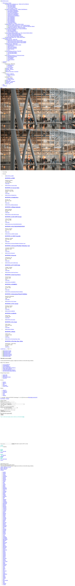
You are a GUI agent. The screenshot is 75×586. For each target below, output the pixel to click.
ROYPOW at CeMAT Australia (12, 236)
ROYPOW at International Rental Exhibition (16, 294)
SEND (2, 414)
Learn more (7, 183)
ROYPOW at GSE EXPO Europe (13, 216)
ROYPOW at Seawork (10, 255)
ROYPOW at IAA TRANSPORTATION (15, 226)
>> (6, 348)
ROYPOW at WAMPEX (11, 284)
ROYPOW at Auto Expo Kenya (13, 274)
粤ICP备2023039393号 (32, 397)
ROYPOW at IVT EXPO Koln (12, 265)
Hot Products (2, 398)
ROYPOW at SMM (10, 178)
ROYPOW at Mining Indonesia (12, 207)
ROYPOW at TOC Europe (11, 303)
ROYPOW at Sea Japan (11, 322)
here (23, 416)
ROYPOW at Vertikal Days (11, 197)
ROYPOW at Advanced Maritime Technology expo (17, 245)
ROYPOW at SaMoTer (10, 313)
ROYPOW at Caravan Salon (12, 187)
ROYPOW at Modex (10, 331)
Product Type (2, 407)
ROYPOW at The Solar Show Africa (14, 341)
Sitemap (7, 398)
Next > (4, 348)
